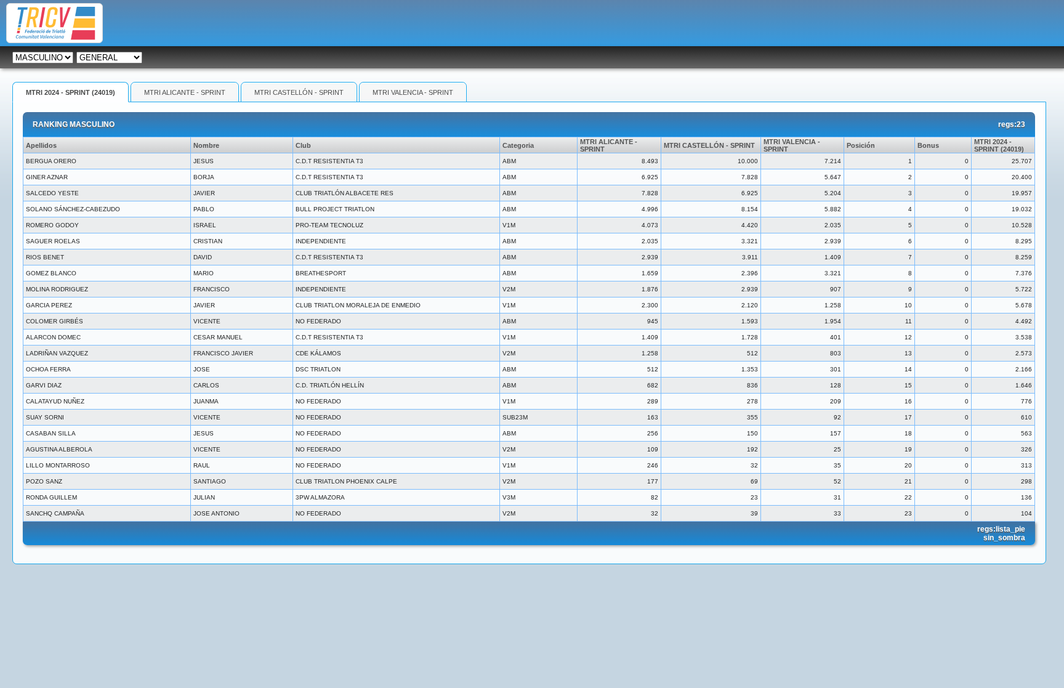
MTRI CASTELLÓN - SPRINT (299, 92)
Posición (861, 145)
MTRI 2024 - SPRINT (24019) (70, 92)
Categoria (518, 145)
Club (303, 145)
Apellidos (41, 145)
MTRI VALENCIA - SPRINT (413, 92)
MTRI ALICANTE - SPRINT (184, 92)
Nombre (206, 145)
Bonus (928, 145)
